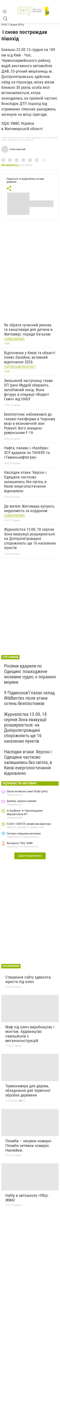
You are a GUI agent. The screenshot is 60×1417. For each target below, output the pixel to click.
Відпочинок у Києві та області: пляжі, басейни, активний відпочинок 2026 (30, 357)
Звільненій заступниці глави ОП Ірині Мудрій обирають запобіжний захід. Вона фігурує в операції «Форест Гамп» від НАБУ (28, 389)
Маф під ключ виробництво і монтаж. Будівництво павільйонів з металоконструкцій (29, 1034)
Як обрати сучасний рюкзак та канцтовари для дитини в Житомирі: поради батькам (28, 330)
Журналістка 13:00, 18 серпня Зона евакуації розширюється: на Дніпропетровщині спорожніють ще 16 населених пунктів (30, 538)
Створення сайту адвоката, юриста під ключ (28, 979)
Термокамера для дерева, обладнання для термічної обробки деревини (27, 1090)
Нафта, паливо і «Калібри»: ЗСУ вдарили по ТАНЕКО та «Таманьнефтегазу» (27, 452)
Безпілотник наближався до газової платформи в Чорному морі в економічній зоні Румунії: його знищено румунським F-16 (29, 423)
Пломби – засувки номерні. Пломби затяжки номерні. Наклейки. (28, 1145)
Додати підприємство (30, 855)
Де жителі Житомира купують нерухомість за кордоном (29, 508)
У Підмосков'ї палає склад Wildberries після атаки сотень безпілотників (29, 698)
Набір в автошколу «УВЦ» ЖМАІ (26, 1197)
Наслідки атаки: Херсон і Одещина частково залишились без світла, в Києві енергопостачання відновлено (25, 481)
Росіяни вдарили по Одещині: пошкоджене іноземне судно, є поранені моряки (30, 674)
